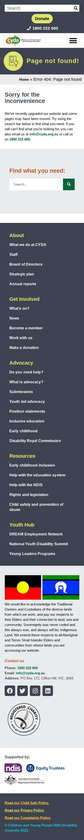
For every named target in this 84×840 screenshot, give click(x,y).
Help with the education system (37, 475)
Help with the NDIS (26, 485)
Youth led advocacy (27, 402)
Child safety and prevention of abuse (36, 507)
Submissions (21, 392)
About (16, 235)
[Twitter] (22, 690)
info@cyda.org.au (43, 134)
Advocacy (21, 363)
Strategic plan (21, 274)
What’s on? (19, 308)
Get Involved (24, 299)
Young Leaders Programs (32, 554)
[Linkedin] (47, 690)
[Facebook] (10, 690)
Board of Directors (25, 264)
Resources (22, 456)
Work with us (20, 338)
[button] (73, 40)
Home (24, 79)
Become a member (26, 328)
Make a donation (24, 348)
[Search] (75, 8)
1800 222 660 (19, 139)
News (14, 318)
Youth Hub (21, 525)
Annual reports (22, 284)
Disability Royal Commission (35, 441)
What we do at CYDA (27, 245)
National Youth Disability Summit (38, 544)
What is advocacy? (26, 382)
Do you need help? (26, 372)
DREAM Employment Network (36, 534)
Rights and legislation (28, 495)
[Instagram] (35, 690)
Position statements (27, 411)
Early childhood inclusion (32, 465)
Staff (13, 255)
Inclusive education (26, 421)
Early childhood (23, 431)
